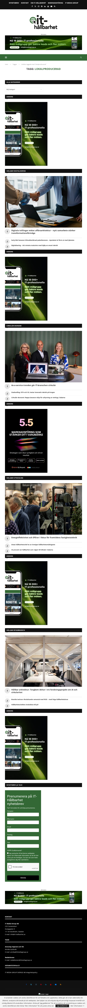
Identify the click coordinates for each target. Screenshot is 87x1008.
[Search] (81, 57)
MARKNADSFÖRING (55, 3)
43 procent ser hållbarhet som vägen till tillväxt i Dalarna (32, 550)
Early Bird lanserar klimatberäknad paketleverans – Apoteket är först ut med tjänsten (42, 240)
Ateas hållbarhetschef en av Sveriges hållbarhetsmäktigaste (33, 545)
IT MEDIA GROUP (71, 3)
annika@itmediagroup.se (19, 952)
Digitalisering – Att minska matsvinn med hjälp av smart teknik (34, 245)
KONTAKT (25, 3)
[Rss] (54, 6)
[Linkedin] (45, 6)
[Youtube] (48, 6)
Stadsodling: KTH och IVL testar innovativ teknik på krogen (33, 392)
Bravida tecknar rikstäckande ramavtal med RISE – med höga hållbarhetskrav (39, 699)
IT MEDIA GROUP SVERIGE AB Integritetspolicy (21, 972)
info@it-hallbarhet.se (17, 934)
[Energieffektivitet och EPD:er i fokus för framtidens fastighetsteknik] (43, 509)
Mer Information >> (77, 1006)
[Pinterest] (41, 6)
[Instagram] (38, 6)
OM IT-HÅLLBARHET (38, 3)
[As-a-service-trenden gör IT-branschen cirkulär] (43, 356)
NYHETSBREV (14, 3)
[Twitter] (35, 6)
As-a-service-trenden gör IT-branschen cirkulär (33, 385)
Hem (6, 64)
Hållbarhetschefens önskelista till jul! (24, 705)
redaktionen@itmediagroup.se (21, 960)
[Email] (51, 6)
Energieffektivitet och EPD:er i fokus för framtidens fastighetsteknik (44, 537)
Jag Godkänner (62, 1006)
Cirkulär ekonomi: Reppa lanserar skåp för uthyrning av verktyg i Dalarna (38, 398)
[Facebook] (32, 6)
